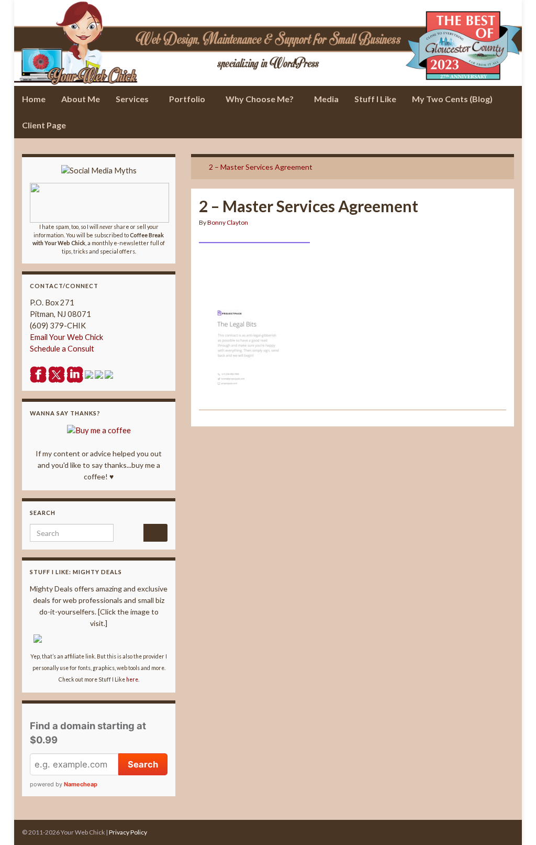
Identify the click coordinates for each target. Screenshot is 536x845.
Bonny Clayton (227, 222)
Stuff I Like (375, 99)
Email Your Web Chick (66, 337)
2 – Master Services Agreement (260, 166)
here (132, 679)
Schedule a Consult (62, 348)
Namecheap (80, 784)
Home (34, 99)
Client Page (44, 125)
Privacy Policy (128, 832)
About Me (80, 99)
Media (326, 99)
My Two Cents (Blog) (452, 99)
